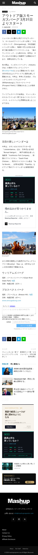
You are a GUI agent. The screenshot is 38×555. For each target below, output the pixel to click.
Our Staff (18, 549)
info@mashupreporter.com (23, 513)
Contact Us (6, 533)
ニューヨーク (12, 11)
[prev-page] (3, 399)
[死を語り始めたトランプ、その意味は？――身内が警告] (7, 391)
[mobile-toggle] (3, 3)
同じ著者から (15, 364)
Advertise (25, 549)
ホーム (4, 8)
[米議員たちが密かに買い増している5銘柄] (7, 466)
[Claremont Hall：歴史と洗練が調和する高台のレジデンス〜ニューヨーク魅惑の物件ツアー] (7, 381)
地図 (13, 281)
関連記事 (5, 364)
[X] (9, 32)
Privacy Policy (7, 536)
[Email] (14, 32)
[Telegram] (19, 32)
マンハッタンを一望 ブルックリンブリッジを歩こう (10, 354)
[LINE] (24, 32)
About (4, 530)
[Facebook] (4, 32)
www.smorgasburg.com (11, 300)
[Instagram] (19, 519)
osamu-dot (7, 27)
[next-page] (6, 399)
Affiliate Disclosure (8, 539)
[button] (35, 3)
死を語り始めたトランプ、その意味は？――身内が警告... (24, 391)
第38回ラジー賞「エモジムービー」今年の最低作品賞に (28, 354)
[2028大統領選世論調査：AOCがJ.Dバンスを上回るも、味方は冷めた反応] (7, 371)
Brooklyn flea (8, 71)
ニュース (10, 8)
